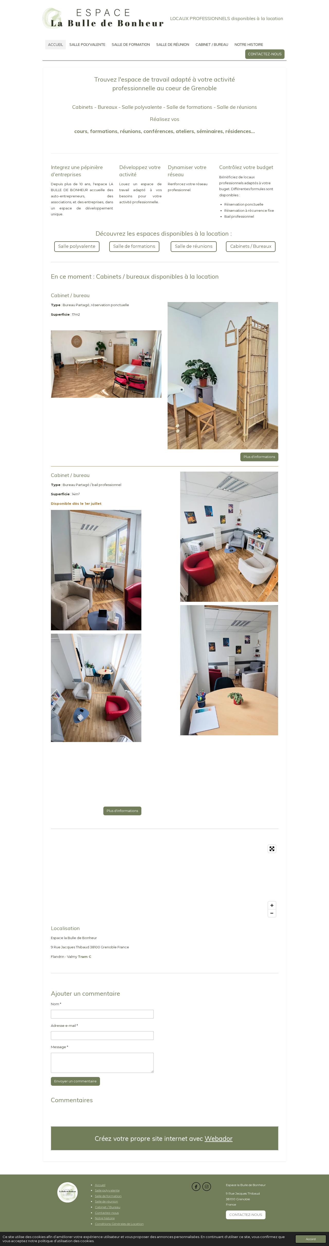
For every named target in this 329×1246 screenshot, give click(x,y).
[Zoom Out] (272, 913)
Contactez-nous (107, 1213)
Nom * (56, 1004)
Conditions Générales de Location (119, 1224)
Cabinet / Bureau (107, 1207)
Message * (59, 1047)
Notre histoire (105, 1218)
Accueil (100, 1185)
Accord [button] (311, 1239)
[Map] (164, 881)
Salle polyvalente (107, 1190)
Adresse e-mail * (64, 1025)
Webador (219, 1138)
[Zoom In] (272, 905)
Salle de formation (108, 1196)
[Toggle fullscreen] (272, 849)
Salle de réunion (106, 1201)
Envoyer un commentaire (75, 1081)
